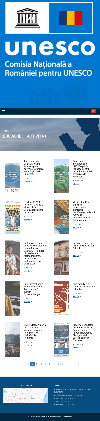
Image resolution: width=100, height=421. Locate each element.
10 (67, 364)
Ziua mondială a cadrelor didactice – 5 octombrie (84, 287)
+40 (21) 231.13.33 (64, 398)
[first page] (24, 364)
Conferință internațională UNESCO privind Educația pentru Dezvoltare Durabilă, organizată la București (83, 169)
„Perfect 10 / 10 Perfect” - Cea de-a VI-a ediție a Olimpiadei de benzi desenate (34, 207)
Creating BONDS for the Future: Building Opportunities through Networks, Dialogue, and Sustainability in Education (83, 333)
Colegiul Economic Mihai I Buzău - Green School (84, 246)
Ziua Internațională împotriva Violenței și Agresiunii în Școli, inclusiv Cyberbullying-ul (34, 289)
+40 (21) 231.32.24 (64, 401)
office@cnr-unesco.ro (72, 395)
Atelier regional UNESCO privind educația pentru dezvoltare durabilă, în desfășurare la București (34, 167)
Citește (27, 181)
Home (5, 131)
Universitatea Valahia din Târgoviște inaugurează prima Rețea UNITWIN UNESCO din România (35, 331)
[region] (25, 393)
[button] (83, 110)
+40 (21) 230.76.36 (65, 404)
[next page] (72, 364)
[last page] (76, 364)
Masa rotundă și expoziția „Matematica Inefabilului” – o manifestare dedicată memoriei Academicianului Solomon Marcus (84, 211)
